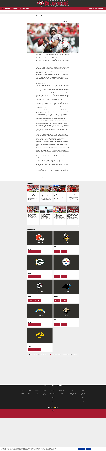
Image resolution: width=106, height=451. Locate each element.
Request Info (52, 398)
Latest (29, 389)
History (22, 394)
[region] (53, 449)
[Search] (88, 8)
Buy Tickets (31, 276)
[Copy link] (68, 21)
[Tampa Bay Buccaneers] (53, 411)
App (82, 389)
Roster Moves (29, 390)
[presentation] (78, 226)
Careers (62, 389)
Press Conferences (37, 390)
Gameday (73, 390)
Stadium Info (72, 389)
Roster (22, 389)
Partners (62, 394)
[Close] (105, 449)
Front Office (22, 393)
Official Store (82, 390)
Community (29, 393)
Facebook (83, 398)
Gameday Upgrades (52, 393)
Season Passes (52, 390)
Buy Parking (37, 276)
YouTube (83, 397)
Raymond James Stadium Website (72, 393)
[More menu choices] (31, 8)
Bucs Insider (37, 394)
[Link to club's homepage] (2, 9)
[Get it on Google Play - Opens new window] (56, 408)
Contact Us (61, 393)
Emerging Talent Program (62, 390)
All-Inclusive (52, 394)
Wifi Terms (72, 394)
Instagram (83, 401)
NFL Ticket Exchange (83, 393)
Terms (52, 401)
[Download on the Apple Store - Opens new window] (50, 407)
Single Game (52, 389)
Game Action (44, 390)
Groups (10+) (52, 397)
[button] (50, 226)
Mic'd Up (37, 393)
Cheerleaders (44, 394)
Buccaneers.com (53, 354)
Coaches (22, 390)
